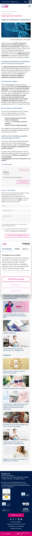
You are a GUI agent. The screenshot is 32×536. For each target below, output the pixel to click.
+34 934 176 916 (5, 1)
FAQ (20, 200)
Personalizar (15, 284)
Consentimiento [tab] (7, 249)
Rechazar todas (16, 290)
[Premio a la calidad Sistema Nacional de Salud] (6, 494)
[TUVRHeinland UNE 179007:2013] (6, 504)
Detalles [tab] (17, 249)
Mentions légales (16, 522)
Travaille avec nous (16, 515)
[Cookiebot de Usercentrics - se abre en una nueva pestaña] (22, 244)
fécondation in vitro (12, 84)
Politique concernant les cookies (16, 524)
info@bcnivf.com (14, 1)
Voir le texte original (24, 170)
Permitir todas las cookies (16, 279)
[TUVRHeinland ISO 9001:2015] (25, 494)
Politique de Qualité (16, 528)
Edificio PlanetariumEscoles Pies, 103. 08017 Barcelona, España (14, 476)
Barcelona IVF (7, 158)
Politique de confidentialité (16, 526)
